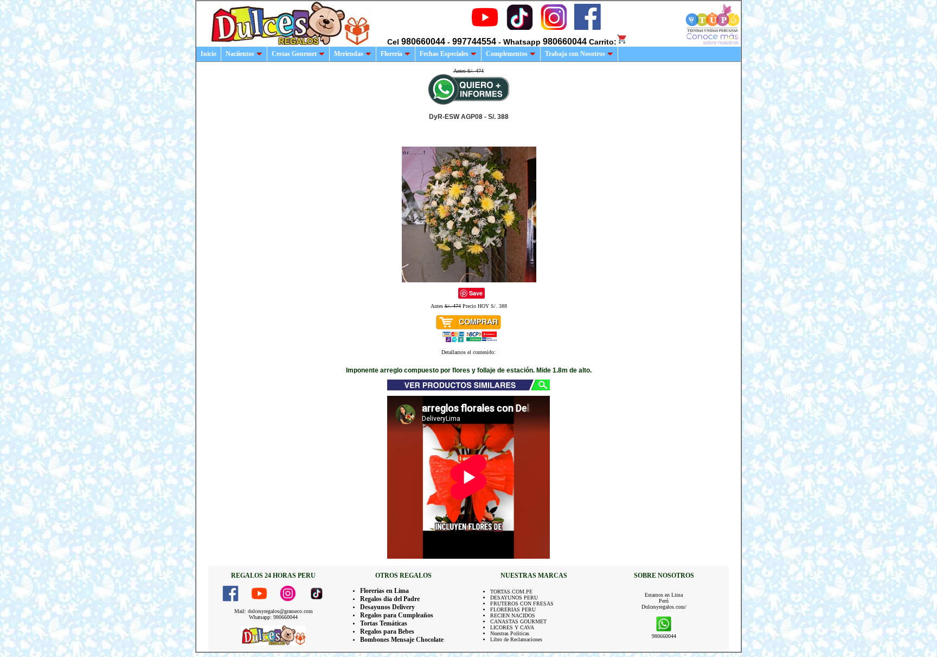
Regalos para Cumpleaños (396, 615)
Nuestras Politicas (509, 633)
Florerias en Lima (384, 591)
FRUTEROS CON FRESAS (522, 604)
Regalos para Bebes (387, 631)
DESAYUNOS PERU (514, 598)
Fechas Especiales (444, 54)
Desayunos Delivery (387, 607)
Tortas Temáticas (383, 623)
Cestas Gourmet (294, 54)
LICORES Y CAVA (512, 627)
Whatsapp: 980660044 (273, 617)
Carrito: (603, 41)
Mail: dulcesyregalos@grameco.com (273, 611)
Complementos (507, 54)
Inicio (208, 54)
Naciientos (240, 54)
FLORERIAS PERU (513, 609)
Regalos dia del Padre (390, 599)
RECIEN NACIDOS (512, 615)
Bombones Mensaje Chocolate (402, 639)
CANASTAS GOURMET (518, 621)
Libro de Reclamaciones (516, 639)
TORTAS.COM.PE (511, 592)
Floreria (391, 54)
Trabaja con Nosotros (575, 54)
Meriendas (348, 54)
